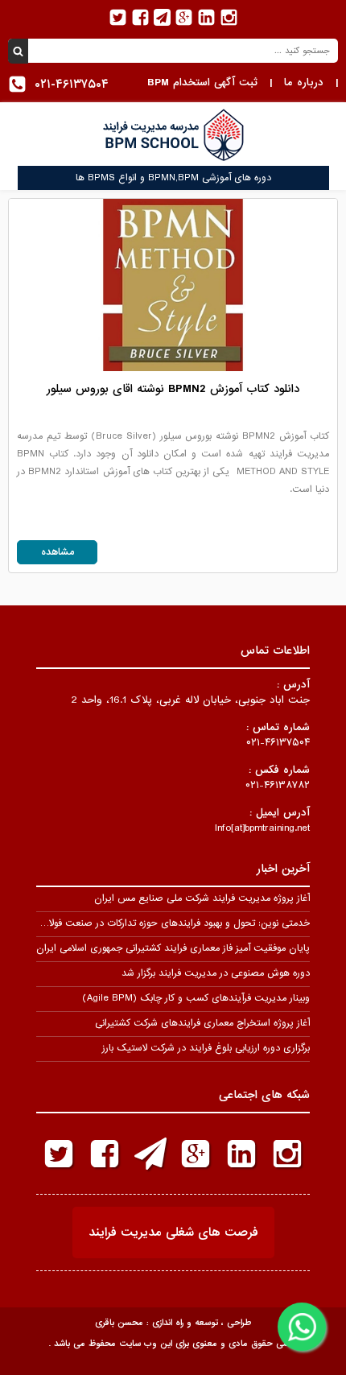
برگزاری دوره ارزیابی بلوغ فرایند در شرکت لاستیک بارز (206, 1048)
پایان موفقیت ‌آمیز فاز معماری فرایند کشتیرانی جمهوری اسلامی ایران (173, 948)
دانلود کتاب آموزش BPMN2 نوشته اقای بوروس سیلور (173, 389)
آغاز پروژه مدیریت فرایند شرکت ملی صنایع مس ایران (202, 898)
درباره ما (303, 82)
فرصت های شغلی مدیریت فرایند (173, 1232)
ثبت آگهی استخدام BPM (202, 82)
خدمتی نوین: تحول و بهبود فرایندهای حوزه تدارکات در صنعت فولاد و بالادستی (155, 923)
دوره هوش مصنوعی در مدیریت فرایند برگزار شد (216, 973)
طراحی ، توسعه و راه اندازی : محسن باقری (173, 1322)
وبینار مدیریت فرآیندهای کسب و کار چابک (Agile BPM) (196, 998)
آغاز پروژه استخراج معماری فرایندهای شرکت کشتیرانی (202, 1023)
